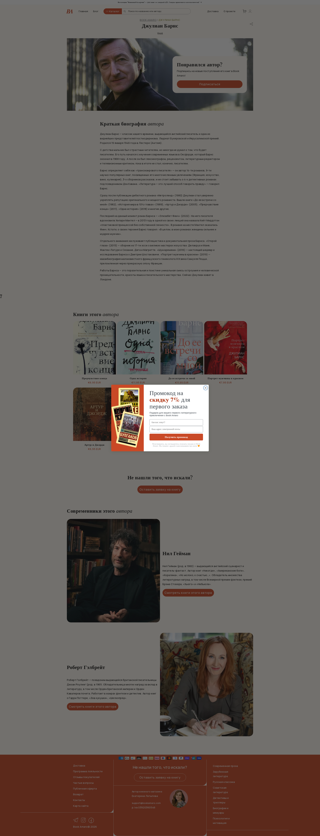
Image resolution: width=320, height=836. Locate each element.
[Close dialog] (205, 388)
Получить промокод (176, 437)
